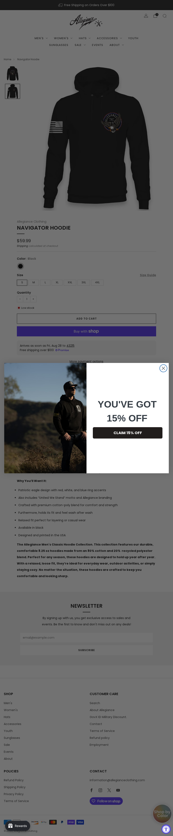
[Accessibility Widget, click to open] (166, 829)
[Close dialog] (163, 368)
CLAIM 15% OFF (128, 432)
